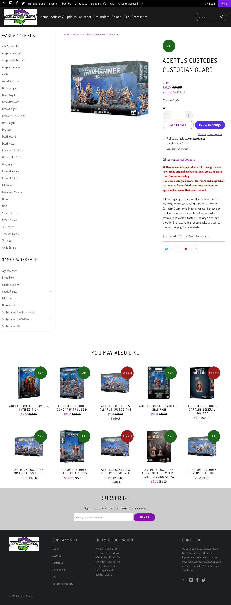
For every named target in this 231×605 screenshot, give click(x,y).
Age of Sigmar (9, 271)
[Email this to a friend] (195, 249)
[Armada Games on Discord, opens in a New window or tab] (11, 3)
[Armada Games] (20, 17)
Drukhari (7, 129)
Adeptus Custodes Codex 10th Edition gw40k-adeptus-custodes (29, 383)
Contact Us (81, 3)
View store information (177, 148)
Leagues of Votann (12, 192)
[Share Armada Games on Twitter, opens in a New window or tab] (167, 249)
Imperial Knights (10, 178)
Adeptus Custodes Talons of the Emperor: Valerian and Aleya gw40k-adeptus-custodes (159, 446)
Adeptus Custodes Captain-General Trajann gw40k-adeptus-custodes (202, 383)
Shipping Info (98, 3)
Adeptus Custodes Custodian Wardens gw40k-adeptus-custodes (29, 446)
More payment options (210, 134)
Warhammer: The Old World (16, 319)
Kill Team (7, 185)
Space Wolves (9, 220)
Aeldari (6, 74)
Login (212, 3)
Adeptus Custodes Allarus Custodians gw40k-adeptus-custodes (115, 383)
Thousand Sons (10, 233)
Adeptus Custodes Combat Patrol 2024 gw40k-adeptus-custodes (72, 383)
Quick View (29, 390)
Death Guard (9, 136)
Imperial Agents (10, 171)
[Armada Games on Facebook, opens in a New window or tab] (17, 3)
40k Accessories (10, 46)
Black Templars (10, 88)
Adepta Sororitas (11, 67)
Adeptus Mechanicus (13, 60)
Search (53, 3)
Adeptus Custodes (12, 53)
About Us (66, 3)
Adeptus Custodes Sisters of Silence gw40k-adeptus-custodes (115, 446)
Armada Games (25, 596)
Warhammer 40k (11, 326)
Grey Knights (9, 164)
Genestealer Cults (11, 157)
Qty (164, 107)
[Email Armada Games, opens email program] (4, 3)
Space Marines (10, 213)
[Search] (222, 17)
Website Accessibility (130, 3)
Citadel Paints (9, 291)
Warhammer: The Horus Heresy (18, 312)
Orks (4, 206)
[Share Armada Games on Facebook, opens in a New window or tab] (176, 249)
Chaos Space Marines (13, 115)
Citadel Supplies (10, 284)
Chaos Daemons (10, 102)
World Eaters (9, 247)
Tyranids (6, 240)
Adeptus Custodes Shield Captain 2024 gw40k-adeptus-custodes (72, 446)
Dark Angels (8, 123)
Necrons (6, 199)
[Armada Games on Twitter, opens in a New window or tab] (23, 3)
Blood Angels (9, 95)
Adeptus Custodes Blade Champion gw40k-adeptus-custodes (159, 383)
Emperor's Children (12, 150)
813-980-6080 (36, 3)
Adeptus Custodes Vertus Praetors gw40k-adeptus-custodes (202, 446)
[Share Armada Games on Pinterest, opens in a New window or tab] (186, 249)
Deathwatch (9, 143)
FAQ (112, 3)
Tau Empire (8, 227)
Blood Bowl (8, 277)
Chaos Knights (9, 109)
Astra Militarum (10, 81)
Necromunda (9, 305)
